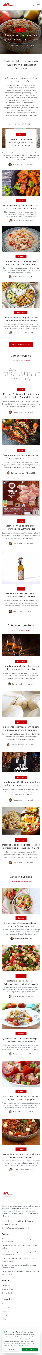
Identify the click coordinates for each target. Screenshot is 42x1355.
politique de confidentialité (19, 1345)
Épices (21, 200)
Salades (21, 256)
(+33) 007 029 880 (11, 1224)
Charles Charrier (7, 1293)
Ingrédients (21, 313)
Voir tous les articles (21, 360)
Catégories (7, 1299)
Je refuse (12, 1349)
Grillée (21, 30)
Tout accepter (30, 1349)
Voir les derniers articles (21, 344)
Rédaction (6, 1280)
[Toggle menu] (38, 5)
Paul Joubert (6, 1285)
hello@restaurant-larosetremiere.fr (17, 1228)
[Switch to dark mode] (34, 5)
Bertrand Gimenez (8, 1289)
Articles (5, 1234)
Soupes (21, 134)
